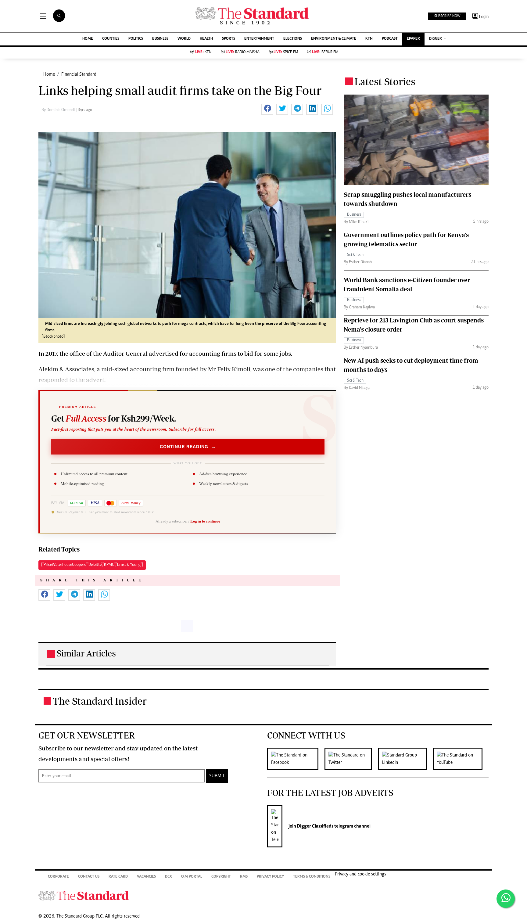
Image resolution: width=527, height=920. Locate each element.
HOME (87, 39)
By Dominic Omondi (58, 110)
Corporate (58, 877)
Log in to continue (205, 521)
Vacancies (146, 877)
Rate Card (118, 877)
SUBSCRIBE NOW (447, 16)
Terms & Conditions (311, 877)
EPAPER (413, 39)
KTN (369, 39)
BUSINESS (160, 39)
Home (49, 74)
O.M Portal (191, 877)
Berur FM (325, 52)
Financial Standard (78, 74)
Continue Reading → (188, 446)
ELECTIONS (292, 39)
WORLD (184, 39)
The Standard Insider (100, 700)
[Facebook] (295, 759)
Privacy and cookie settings (360, 874)
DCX (168, 877)
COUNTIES (110, 39)
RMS (244, 877)
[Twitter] (351, 759)
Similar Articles (86, 653)
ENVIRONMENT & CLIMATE (333, 39)
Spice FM (286, 52)
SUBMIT (217, 776)
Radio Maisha (243, 52)
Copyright (221, 877)
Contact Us (88, 877)
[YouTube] (461, 759)
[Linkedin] (405, 759)
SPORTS (228, 39)
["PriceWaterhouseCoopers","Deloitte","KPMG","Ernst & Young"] (92, 565)
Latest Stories (384, 81)
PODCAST (390, 39)
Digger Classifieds (314, 826)
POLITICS (135, 39)
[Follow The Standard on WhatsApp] (506, 898)
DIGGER (436, 39)
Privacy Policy (270, 877)
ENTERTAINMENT (259, 39)
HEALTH (206, 39)
